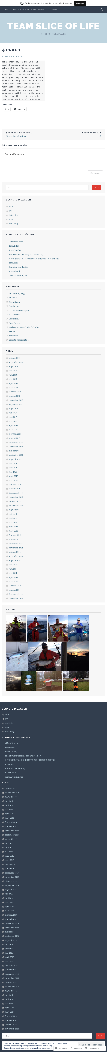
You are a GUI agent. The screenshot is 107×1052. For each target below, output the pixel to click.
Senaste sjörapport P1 (19, 340)
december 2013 (16, 594)
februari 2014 (15, 585)
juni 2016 (13, 467)
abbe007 (21, 56)
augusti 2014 (14, 560)
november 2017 (16, 400)
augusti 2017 (14, 408)
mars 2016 (13, 480)
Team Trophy (15, 250)
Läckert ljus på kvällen (19, 134)
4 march (11, 49)
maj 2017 (13, 421)
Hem (6, 10)
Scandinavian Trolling (19, 267)
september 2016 (16, 455)
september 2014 (16, 556)
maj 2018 (13, 379)
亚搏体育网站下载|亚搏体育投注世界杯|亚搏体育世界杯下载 (34, 258)
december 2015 (16, 493)
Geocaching (14, 319)
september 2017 (16, 404)
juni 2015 (13, 518)
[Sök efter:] (47, 187)
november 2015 (16, 497)
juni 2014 (13, 569)
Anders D (13, 297)
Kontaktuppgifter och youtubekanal (29, 10)
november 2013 (16, 598)
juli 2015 (13, 514)
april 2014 (13, 577)
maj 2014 (13, 573)
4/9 (10, 211)
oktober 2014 (14, 552)
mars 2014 (13, 581)
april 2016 (13, 476)
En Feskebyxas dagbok (19, 310)
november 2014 (16, 548)
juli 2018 (13, 370)
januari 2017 (14, 438)
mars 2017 (13, 429)
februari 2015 (15, 535)
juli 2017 (13, 413)
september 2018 (16, 362)
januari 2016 (14, 488)
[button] (16, 628)
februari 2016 (15, 484)
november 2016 (16, 446)
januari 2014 (14, 590)
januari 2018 (14, 396)
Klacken (12, 331)
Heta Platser (14, 323)
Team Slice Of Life (53, 26)
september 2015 (16, 505)
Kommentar (95, 173)
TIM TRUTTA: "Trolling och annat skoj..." (27, 254)
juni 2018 (13, 375)
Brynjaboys (14, 306)
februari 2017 (15, 434)
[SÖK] (102, 9)
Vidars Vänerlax (16, 241)
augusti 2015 (14, 509)
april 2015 (13, 526)
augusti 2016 (14, 459)
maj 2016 (13, 472)
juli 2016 (13, 463)
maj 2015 (13, 522)
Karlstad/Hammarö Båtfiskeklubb (24, 327)
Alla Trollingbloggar (18, 293)
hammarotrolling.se (18, 275)
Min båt (54, 10)
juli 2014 (13, 564)
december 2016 (16, 442)
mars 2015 (13, 531)
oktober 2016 (14, 451)
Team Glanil (14, 271)
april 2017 (13, 425)
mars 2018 (13, 387)
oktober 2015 (14, 501)
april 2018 (13, 383)
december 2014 (16, 543)
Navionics (13, 335)
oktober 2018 (14, 358)
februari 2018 (15, 391)
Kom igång (80, 3)
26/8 (11, 219)
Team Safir (13, 263)
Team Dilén (14, 246)
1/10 (11, 206)
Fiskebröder (14, 314)
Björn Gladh (14, 302)
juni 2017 (13, 417)
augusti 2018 (14, 366)
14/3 (91, 134)
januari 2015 (14, 539)
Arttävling (13, 215)
